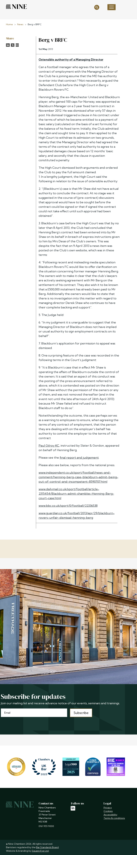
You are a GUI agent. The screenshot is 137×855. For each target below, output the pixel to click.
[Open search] (96, 7)
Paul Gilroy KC (49, 445)
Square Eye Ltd (40, 850)
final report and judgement (79, 457)
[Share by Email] (17, 45)
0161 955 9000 (46, 826)
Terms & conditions (114, 818)
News (20, 24)
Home (9, 24)
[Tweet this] (13, 45)
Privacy (108, 807)
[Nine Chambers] (16, 6)
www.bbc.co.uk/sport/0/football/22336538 (68, 506)
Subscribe (81, 713)
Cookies (108, 811)
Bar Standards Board (47, 847)
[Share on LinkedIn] (8, 45)
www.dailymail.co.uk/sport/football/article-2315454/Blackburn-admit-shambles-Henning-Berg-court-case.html (76, 493)
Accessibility (110, 814)
